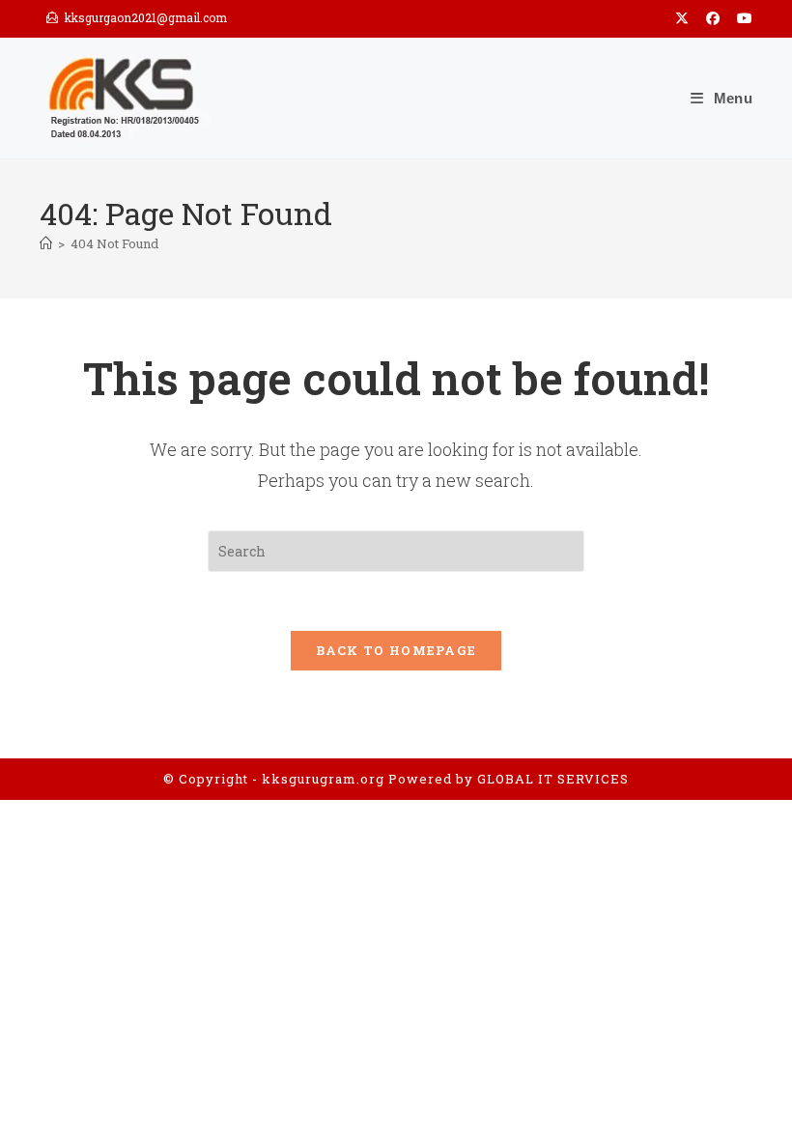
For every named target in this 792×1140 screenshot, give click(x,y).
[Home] (46, 243)
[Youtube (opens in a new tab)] (740, 18)
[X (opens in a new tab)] (681, 18)
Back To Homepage (396, 650)
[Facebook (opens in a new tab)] (712, 18)
